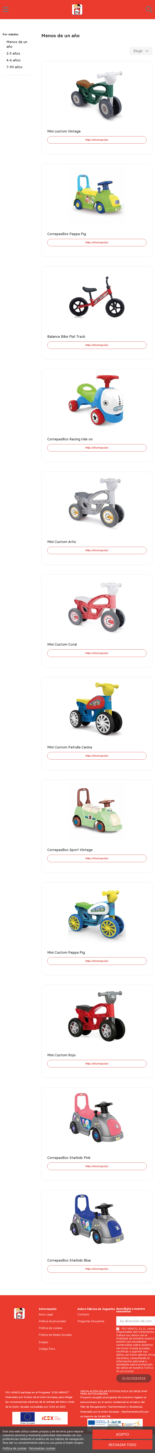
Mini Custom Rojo (61, 1055)
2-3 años (13, 53)
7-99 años (14, 67)
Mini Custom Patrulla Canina (69, 747)
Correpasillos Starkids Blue (69, 1260)
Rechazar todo (122, 1444)
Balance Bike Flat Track (66, 336)
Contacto (83, 1314)
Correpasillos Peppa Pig (66, 234)
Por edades (11, 34)
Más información (96, 140)
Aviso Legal (46, 1314)
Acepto (122, 1434)
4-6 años (13, 60)
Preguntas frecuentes (91, 1321)
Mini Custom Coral (62, 644)
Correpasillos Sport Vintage (70, 850)
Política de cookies (50, 1328)
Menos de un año (16, 44)
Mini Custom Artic (61, 542)
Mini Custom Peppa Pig (66, 952)
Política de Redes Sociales (55, 1335)
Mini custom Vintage (64, 131)
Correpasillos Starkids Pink (69, 1158)
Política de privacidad (52, 1321)
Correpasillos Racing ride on (70, 439)
